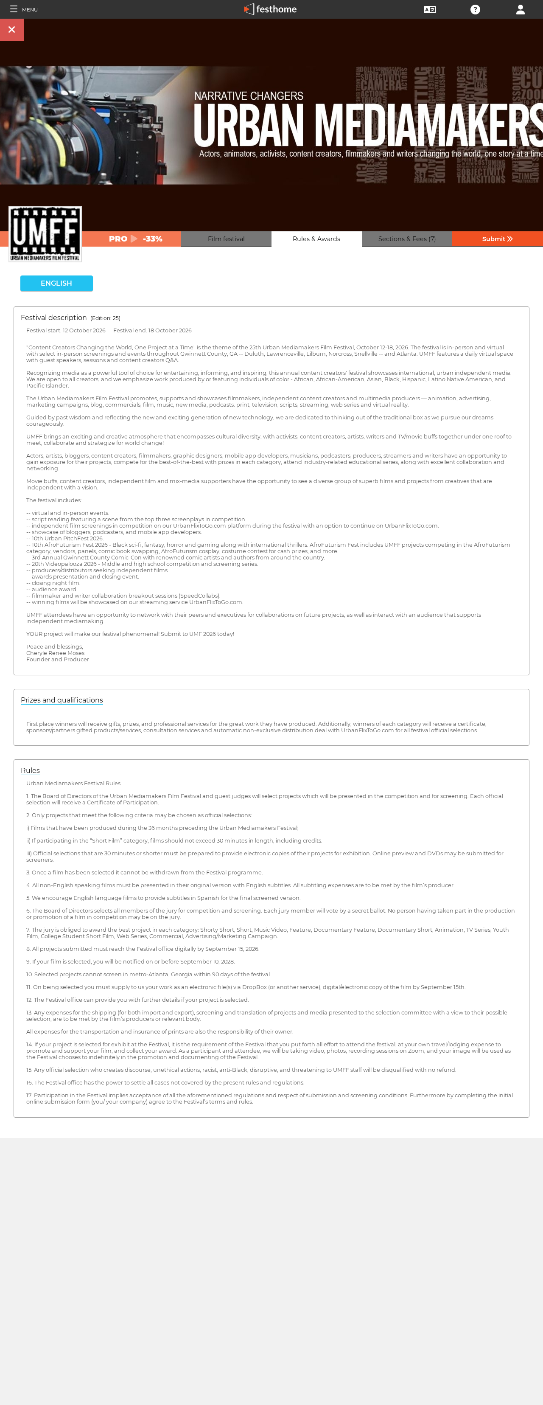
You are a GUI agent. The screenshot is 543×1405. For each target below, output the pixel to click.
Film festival (226, 239)
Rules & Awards (316, 239)
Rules (30, 771)
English (56, 283)
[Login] (520, 9)
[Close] (12, 30)
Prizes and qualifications (62, 700)
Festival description (70, 318)
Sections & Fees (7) (407, 239)
